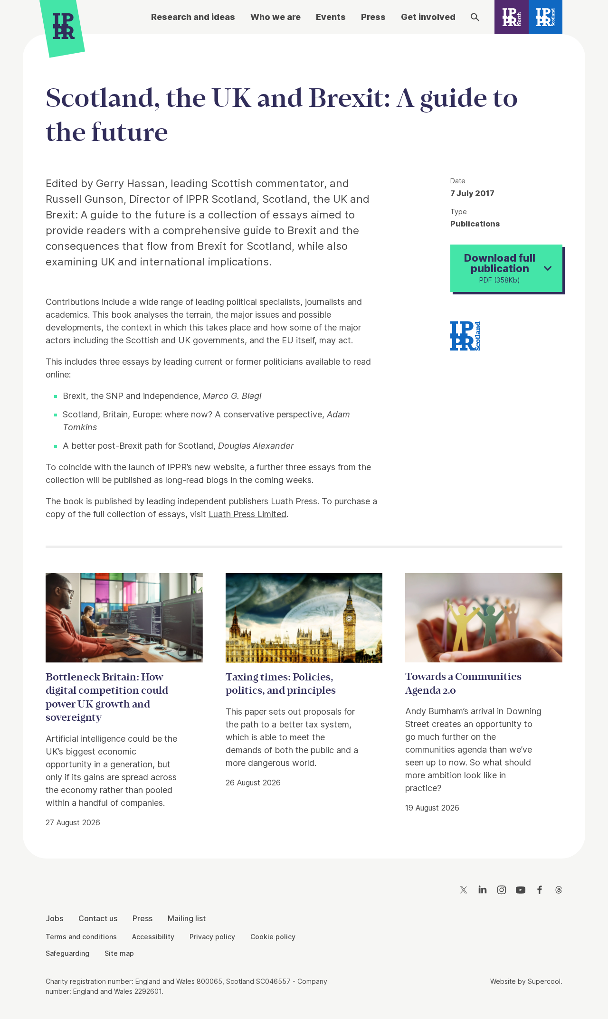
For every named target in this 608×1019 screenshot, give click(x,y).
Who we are (275, 17)
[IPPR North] (511, 17)
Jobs (54, 918)
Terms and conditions (81, 937)
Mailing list (187, 918)
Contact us (97, 918)
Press (373, 17)
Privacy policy (212, 937)
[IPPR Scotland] (546, 17)
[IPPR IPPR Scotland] (465, 335)
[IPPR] (64, 28)
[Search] (475, 17)
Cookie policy (272, 937)
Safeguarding (67, 953)
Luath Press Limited (247, 514)
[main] (304, 438)
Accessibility (153, 937)
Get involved (428, 17)
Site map (119, 953)
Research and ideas (193, 17)
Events (331, 17)
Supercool (544, 981)
